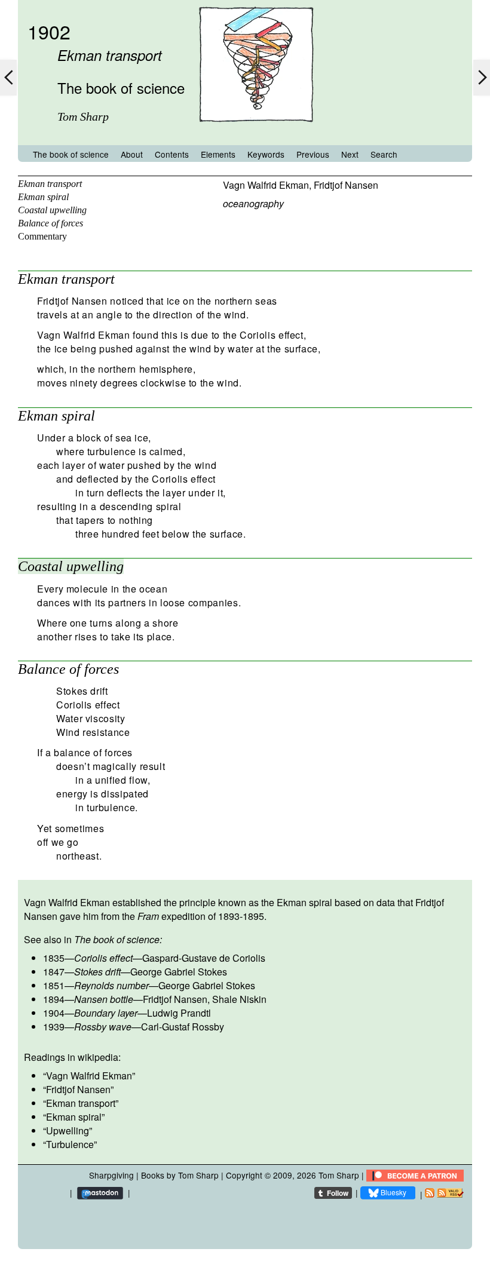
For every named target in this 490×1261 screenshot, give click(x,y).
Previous (312, 154)
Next (350, 154)
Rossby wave (102, 1026)
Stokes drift (97, 971)
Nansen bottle (103, 999)
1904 (54, 1013)
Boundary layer (105, 1013)
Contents (172, 154)
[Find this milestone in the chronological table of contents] (256, 133)
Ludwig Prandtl (179, 1013)
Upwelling (67, 1130)
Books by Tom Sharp (180, 1175)
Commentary (42, 236)
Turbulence (70, 1144)
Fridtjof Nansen (346, 185)
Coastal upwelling (52, 210)
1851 (54, 985)
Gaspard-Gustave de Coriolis (203, 958)
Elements (218, 154)
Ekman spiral (43, 197)
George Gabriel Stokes (178, 971)
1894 (54, 999)
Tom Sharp (338, 1175)
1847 (54, 971)
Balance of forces (50, 223)
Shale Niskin (239, 999)
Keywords (265, 154)
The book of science (71, 154)
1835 (54, 958)
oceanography (253, 203)
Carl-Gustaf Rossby (182, 1026)
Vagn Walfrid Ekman (266, 185)
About (132, 154)
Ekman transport (50, 184)
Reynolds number (111, 985)
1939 (54, 1026)
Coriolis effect (103, 958)
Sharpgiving (111, 1175)
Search (383, 154)
